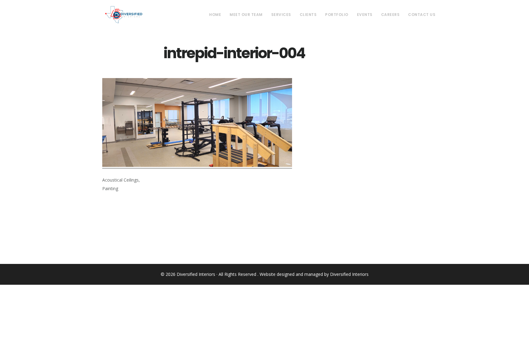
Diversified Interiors (123, 14)
